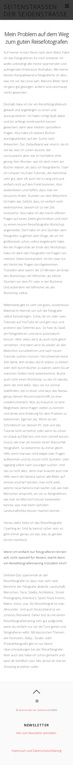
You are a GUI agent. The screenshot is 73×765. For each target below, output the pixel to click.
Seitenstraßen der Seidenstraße (34, 710)
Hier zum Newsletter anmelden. (36, 733)
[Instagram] (37, 701)
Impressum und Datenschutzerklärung (36, 751)
